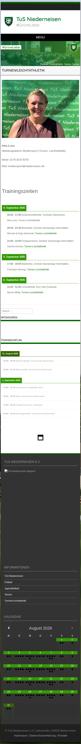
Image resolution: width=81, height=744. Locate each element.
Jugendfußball (12, 588)
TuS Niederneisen (14, 576)
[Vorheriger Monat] (8, 628)
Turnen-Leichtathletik (46, 233)
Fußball (8, 582)
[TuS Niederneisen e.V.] (40, 21)
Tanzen (8, 594)
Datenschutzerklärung (43, 735)
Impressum (20, 735)
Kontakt (62, 735)
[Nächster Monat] (72, 628)
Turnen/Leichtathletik (15, 600)
